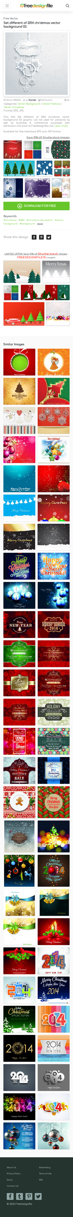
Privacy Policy (13, 1174)
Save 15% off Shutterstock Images (48, 137)
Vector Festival (51, 104)
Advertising (44, 1167)
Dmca (10, 1180)
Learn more (61, 126)
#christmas (10, 220)
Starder (32, 100)
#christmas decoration (39, 220)
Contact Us (12, 1186)
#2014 (21, 220)
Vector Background (28, 104)
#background (27, 224)
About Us (11, 1167)
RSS (41, 1180)
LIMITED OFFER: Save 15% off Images (35, 254)
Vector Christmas (14, 107)
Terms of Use (45, 1174)
